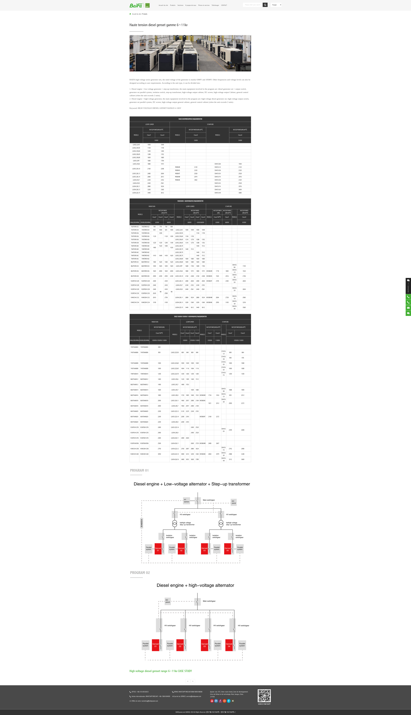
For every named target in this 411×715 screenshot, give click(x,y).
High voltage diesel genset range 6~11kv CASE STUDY (161, 671)
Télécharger (215, 5)
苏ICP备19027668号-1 (213, 712)
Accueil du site (163, 5)
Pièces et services (204, 5)
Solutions (180, 5)
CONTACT (224, 5)
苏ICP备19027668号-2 (228, 712)
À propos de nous (190, 5)
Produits (172, 5)
